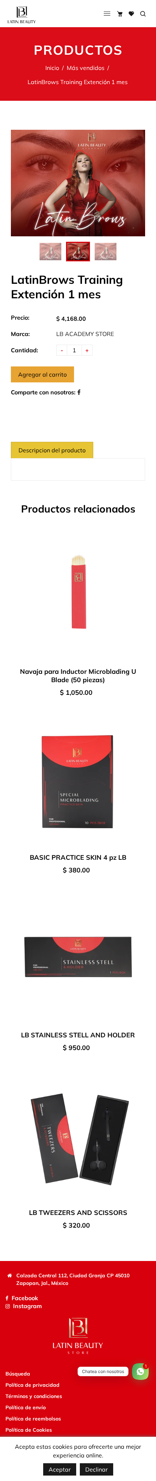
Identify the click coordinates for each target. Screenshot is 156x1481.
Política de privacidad (32, 1385)
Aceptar (60, 1469)
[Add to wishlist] (137, 596)
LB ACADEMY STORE (85, 333)
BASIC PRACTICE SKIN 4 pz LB (78, 857)
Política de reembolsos (33, 1418)
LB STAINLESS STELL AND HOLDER (78, 1035)
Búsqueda (17, 1373)
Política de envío (25, 1407)
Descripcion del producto (52, 450)
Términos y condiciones (33, 1396)
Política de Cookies (28, 1430)
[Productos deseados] (131, 13)
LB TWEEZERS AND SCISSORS (78, 1212)
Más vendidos (85, 67)
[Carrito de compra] (119, 13)
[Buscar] (142, 13)
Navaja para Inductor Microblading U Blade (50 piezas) (78, 675)
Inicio (52, 67)
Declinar (96, 1469)
